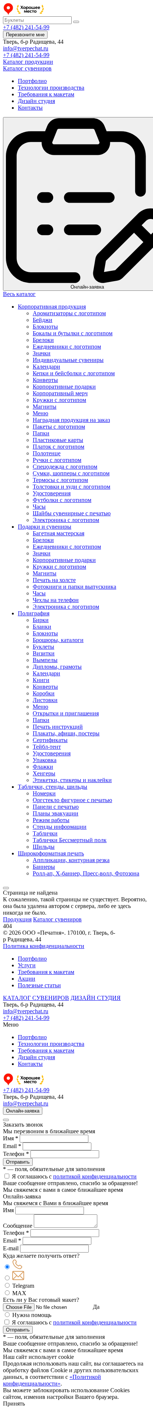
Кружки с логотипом (59, 400)
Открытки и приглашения (66, 713)
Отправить (18, 1162)
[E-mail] (18, 1278)
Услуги (27, 965)
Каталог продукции (28, 62)
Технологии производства (51, 87)
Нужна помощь (31, 1315)
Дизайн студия (36, 101)
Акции (26, 978)
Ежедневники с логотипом (67, 346)
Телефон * (16, 1154)
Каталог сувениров (27, 68)
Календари (46, 366)
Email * (12, 1146)
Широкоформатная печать (51, 853)
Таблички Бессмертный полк (70, 840)
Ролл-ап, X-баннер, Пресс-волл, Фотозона (86, 873)
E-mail (11, 1248)
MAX (19, 1293)
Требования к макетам (46, 94)
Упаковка (44, 760)
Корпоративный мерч (60, 393)
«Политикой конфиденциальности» (52, 1380)
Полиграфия (33, 613)
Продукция (17, 919)
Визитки (44, 653)
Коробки (44, 693)
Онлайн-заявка (22, 1111)
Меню (40, 413)
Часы (39, 506)
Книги (41, 680)
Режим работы (51, 820)
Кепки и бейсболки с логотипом (74, 373)
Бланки (42, 626)
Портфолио (32, 81)
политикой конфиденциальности (95, 1176)
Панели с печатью (56, 807)
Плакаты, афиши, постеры (66, 733)
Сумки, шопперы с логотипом (71, 473)
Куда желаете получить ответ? (41, 1256)
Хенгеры (44, 773)
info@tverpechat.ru (25, 48)
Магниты (44, 406)
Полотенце (47, 453)
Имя (8, 1210)
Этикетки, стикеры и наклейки (72, 780)
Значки (42, 353)
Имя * (10, 1138)
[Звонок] (17, 1267)
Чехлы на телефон (56, 600)
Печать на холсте (54, 580)
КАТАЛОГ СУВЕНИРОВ (36, 998)
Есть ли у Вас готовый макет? (41, 1300)
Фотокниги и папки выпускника (74, 586)
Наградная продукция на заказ (71, 420)
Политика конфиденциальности (43, 946)
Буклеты (43, 647)
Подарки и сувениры (44, 526)
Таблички (45, 833)
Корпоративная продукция (52, 306)
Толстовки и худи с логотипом (71, 486)
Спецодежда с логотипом (65, 466)
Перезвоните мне (25, 34)
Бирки (41, 620)
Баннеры (44, 867)
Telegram (23, 1286)
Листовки (45, 700)
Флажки (43, 767)
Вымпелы (45, 660)
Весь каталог (19, 294)
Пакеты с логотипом (59, 426)
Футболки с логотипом (62, 500)
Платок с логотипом (58, 446)
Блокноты (45, 326)
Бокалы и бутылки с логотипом (73, 333)
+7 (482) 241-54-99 (26, 27)
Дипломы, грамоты (57, 667)
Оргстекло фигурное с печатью (72, 800)
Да (96, 1307)
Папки (41, 433)
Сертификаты (50, 740)
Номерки (44, 793)
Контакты (30, 107)
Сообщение (17, 1226)
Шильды (44, 847)
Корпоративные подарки (64, 386)
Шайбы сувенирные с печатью (72, 513)
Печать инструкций (58, 727)
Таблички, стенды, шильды (52, 787)
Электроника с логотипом (66, 520)
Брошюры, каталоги (58, 640)
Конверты (45, 380)
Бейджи (42, 320)
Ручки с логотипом (57, 460)
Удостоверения (52, 493)
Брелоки (43, 340)
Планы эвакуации (55, 813)
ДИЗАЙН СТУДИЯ (96, 998)
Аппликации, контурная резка (71, 860)
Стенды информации (60, 827)
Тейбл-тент (47, 747)
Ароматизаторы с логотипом (69, 313)
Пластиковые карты (58, 440)
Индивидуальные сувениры (68, 360)
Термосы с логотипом (60, 480)
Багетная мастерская (58, 533)
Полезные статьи (39, 985)
